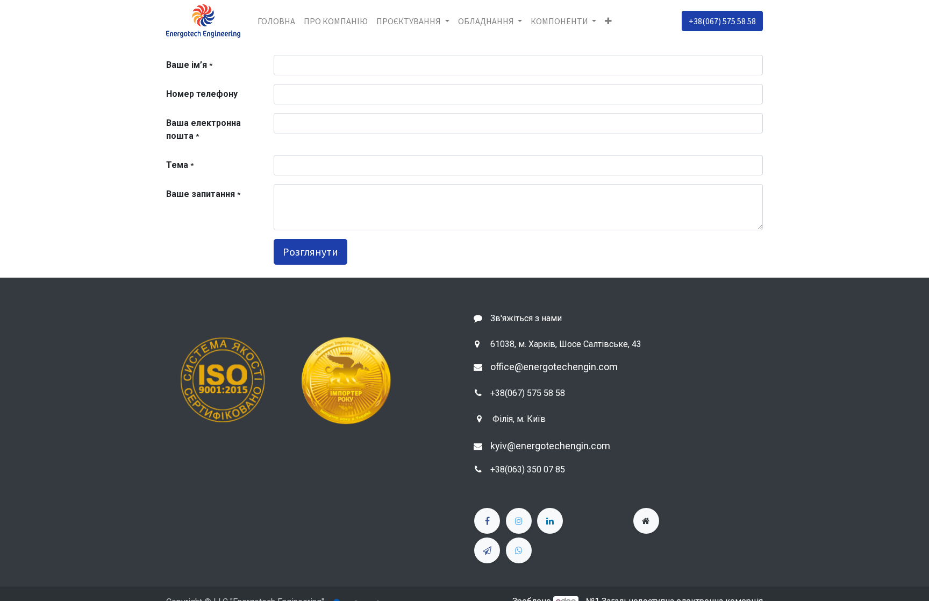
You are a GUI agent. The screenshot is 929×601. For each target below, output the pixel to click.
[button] (608, 21)
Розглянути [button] (310, 251)
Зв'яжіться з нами (526, 318)
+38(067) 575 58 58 (722, 21)
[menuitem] (276, 21)
